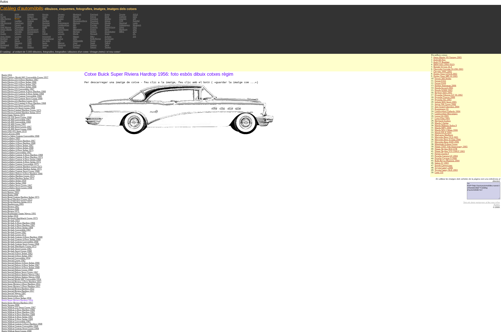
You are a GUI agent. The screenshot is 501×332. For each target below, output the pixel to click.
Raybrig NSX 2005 (443, 92)
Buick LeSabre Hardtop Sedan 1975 (18, 178)
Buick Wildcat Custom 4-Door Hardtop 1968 (22, 324)
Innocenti (46, 36)
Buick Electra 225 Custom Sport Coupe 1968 (22, 98)
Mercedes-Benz (80, 21)
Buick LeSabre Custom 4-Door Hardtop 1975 (22, 157)
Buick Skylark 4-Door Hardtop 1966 (18, 223)
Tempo (108, 47)
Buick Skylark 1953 (11, 220)
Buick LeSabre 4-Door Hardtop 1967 (18, 140)
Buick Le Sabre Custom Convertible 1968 (20, 136)
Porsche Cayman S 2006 (446, 158)
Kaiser (61, 19)
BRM (17, 14)
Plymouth (94, 23)
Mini (75, 27)
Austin (3, 34)
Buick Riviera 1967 (10, 206)
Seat (107, 16)
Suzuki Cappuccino (443, 165)
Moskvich (137, 25)
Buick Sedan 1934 (10, 216)
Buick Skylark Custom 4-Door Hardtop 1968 (22, 237)
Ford (29, 39)
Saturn (93, 47)
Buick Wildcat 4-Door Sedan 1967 (17, 317)
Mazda (76, 16)
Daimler (30, 14)
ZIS (134, 36)
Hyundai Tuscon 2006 (445, 97)
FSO (29, 41)
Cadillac (18, 21)
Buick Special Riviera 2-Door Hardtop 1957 (21, 281)
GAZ (135, 16)
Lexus (60, 32)
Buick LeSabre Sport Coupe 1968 (17, 187)
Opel (75, 43)
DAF (17, 45)
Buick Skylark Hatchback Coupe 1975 (19, 246)
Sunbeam (109, 39)
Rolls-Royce (95, 39)
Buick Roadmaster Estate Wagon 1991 (19, 213)
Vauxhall (123, 23)
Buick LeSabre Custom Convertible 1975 (20, 164)
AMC (2, 25)
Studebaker (110, 32)
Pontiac (93, 25)
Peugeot (94, 21)
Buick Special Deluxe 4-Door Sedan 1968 (21, 267)
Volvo (121, 27)
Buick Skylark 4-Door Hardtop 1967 (18, 225)
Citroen (18, 34)
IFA (43, 29)
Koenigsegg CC (442, 109)
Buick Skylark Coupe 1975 (14, 234)
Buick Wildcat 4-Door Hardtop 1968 (18, 314)
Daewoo (18, 43)
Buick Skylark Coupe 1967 (14, 232)
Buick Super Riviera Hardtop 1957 (17, 302)
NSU (75, 39)
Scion (107, 14)
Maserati (62, 45)
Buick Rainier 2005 (10, 192)
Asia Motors (5, 27)
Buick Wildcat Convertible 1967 (16, 321)
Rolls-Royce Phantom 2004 (447, 160)
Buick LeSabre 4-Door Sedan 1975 (17, 150)
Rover (93, 41)
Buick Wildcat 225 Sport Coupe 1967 (19, 307)
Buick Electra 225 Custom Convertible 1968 (22, 96)
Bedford (4, 39)
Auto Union (5, 36)
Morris (75, 34)
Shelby (108, 19)
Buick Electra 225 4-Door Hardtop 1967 (20, 79)
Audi (2, 32)
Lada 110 (439, 172)
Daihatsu (19, 47)
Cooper (18, 36)
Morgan (76, 32)
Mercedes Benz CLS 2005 (446, 137)
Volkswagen (124, 25)
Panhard (94, 14)
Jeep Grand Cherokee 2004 (447, 106)
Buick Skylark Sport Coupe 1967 (17, 248)
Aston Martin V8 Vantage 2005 (447, 57)
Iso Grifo (46, 41)
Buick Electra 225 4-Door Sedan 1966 (19, 82)
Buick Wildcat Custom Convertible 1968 (20, 326)
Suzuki (108, 41)
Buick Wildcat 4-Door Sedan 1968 (17, 319)
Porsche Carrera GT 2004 (446, 156)
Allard (2, 21)
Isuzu (44, 43)
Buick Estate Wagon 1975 (13, 115)
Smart (107, 25)
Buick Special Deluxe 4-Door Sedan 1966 (21, 263)
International (48, 39)
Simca (107, 21)
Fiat (29, 36)
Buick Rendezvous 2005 (13, 204)
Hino (29, 45)
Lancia (61, 27)
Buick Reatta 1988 (10, 194)
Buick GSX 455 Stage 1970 (14, 131)
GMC (29, 43)
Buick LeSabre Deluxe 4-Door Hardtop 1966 (22, 173)
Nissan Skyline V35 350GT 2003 (450, 151)
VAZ (135, 29)
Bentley (3, 41)
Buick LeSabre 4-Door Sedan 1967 (17, 145)
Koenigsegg (63, 23)
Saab (92, 43)
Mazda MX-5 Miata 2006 (446, 130)
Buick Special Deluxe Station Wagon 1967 (21, 274)
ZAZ (135, 32)
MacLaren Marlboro (444, 135)
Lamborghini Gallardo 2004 (447, 111)
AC (1, 14)
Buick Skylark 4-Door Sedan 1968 (17, 227)
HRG (44, 19)
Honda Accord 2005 (444, 88)
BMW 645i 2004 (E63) (444, 64)
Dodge (30, 27)
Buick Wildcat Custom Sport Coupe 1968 (20, 328)
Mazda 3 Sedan (442, 123)
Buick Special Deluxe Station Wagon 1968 (21, 277)
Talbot (107, 43)
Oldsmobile (78, 41)
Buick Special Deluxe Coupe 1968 (17, 270)
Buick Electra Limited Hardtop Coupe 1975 (21, 110)
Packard (76, 45)
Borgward (4, 45)
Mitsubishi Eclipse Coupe (446, 144)
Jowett (61, 16)
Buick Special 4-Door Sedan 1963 (17, 253)
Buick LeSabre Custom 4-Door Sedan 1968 (21, 159)
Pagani (76, 47)
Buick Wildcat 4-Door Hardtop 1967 (18, 312)
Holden (30, 47)
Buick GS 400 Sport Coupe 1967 (17, 126)
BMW (2, 43)
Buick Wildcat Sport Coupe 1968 (17, 331)
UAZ (135, 27)
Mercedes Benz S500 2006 (447, 142)
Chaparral (19, 27)
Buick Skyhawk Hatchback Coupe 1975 (20, 218)
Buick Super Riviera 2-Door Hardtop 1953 (21, 284)
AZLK (135, 14)
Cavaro (18, 25)
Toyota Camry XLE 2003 (446, 170)
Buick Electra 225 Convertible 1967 (18, 89)
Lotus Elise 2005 (442, 118)
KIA (59, 21)
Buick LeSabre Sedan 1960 (14, 183)
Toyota (122, 14)
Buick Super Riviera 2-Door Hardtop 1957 (21, 286)
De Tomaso (32, 19)
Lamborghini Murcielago (446, 113)
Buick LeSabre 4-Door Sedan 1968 (17, 148)
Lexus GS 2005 (442, 116)
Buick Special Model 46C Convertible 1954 (21, 279)
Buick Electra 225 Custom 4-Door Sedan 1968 (23, 94)
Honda (45, 14)
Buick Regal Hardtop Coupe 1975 (17, 199)
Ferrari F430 (440, 83)
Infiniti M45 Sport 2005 (446, 102)
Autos (497, 204)
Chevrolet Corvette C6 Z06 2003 (448, 69)
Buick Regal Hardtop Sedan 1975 (17, 202)
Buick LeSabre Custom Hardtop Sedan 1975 (22, 169)
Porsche (94, 27)
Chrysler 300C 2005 (442, 71)
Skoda (108, 23)
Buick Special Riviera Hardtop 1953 (18, 288)
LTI (59, 41)
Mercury (76, 23)
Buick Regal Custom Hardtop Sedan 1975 (20, 197)
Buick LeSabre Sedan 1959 (14, 180)
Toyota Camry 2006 (444, 167)
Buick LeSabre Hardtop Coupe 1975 (18, 176)
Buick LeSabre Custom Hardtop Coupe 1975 (22, 166)
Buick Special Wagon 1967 (14, 293)
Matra (60, 47)
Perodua (94, 19)
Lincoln (61, 34)
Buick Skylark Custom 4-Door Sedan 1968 (21, 239)
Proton (93, 29)
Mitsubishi (77, 29)
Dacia (17, 41)
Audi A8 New (439, 59)
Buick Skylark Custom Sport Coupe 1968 (20, 244)
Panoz (93, 16)
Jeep (44, 47)
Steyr (107, 29)
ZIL (134, 34)
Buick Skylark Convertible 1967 (16, 230)
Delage (30, 21)
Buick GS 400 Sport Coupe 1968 (17, 129)
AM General (5, 23)
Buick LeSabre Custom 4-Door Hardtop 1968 (22, 155)
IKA (44, 32)
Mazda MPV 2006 (443, 128)
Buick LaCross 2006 (11, 133)
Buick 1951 (7, 75)
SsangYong (110, 27)
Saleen (93, 45)
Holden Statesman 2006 (445, 85)
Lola (60, 36)
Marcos (61, 43)
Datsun (30, 16)
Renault (93, 34)
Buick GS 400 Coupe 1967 (14, 124)
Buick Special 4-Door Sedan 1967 (17, 256)
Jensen (61, 14)
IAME (44, 27)
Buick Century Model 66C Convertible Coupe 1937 (25, 77)
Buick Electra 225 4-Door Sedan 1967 (19, 84)
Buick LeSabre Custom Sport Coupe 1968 (21, 171)
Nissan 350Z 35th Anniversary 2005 (451, 146)
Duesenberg (33, 32)
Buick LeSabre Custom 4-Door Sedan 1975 (21, 162)
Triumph (122, 19)
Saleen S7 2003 (442, 163)
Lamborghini (63, 25)
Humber (45, 21)
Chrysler (18, 32)
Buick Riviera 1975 (10, 211)
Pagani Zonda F (442, 153)
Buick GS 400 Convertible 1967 (16, 119)
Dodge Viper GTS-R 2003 (445, 74)
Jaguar (45, 45)
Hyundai (46, 25)
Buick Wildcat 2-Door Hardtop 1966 (18, 310)
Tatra (107, 45)
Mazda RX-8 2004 (443, 132)
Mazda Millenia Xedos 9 (446, 125)
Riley (92, 36)
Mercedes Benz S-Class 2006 (448, 139)
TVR (121, 21)
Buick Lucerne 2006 (11, 190)
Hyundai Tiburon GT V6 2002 (449, 95)
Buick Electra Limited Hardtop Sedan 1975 (21, 112)
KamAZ (136, 21)
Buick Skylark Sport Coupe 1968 (17, 251)
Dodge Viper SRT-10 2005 (445, 76)
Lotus (60, 39)
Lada (135, 23)
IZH (134, 19)
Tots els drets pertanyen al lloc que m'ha (481, 202)
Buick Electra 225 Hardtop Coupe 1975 (20, 101)
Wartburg (123, 29)
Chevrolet (19, 29)
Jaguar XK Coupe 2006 (445, 104)
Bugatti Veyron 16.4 (442, 67)
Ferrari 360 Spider (443, 78)
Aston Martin (6, 29)
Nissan (76, 36)
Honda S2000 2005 (443, 90)
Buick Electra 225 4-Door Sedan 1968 (19, 86)
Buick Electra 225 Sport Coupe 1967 (18, 105)
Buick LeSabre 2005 (11, 138)
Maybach (77, 14)
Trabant (122, 16)
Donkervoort (32, 29)
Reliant (93, 32)
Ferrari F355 (440, 81)
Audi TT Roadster (441, 62)
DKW (29, 23)
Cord (17, 39)
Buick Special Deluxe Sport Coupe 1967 (20, 272)
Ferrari (30, 34)
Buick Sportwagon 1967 (13, 295)
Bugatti (18, 16)
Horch (45, 16)
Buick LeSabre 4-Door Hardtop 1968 (18, 143)
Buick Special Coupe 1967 (14, 260)
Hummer (46, 23)
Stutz (107, 34)
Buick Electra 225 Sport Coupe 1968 (18, 108)
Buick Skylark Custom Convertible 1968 (20, 241)
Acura (3, 16)
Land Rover (63, 29)
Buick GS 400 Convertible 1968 (16, 122)
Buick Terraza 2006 (10, 305)
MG (74, 25)
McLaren (77, 19)
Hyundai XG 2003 (443, 99)
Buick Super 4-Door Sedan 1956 (16, 298)
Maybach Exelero (443, 121)
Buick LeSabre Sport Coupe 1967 (17, 185)
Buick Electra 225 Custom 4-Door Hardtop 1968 (24, 91)
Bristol (3, 47)
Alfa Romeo (5, 19)
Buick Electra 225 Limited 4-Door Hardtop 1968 (24, 103)
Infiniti (45, 34)
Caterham (19, 23)
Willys (121, 32)
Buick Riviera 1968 (10, 209)
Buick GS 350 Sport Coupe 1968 (17, 117)
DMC (29, 25)
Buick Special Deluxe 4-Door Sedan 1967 (21, 265)
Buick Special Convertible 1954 (16, 258)
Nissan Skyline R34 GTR (446, 149)
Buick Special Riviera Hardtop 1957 (18, 291)
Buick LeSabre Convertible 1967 (16, 152)
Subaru (108, 36)
